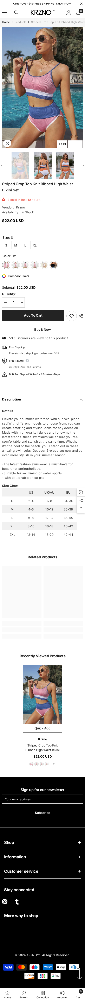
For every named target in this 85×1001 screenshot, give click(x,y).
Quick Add (42, 728)
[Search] (16, 12)
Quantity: (9, 294)
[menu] (4, 12)
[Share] (80, 316)
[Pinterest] (4, 901)
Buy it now (42, 329)
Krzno (20, 207)
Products (20, 22)
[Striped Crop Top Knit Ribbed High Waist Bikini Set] (42, 694)
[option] (42, 87)
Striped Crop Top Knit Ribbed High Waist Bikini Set (42, 747)
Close (81, 3)
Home (6, 22)
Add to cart (33, 315)
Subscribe (42, 813)
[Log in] (68, 12)
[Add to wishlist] (71, 316)
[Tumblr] (17, 901)
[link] (21, 629)
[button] (71, 144)
